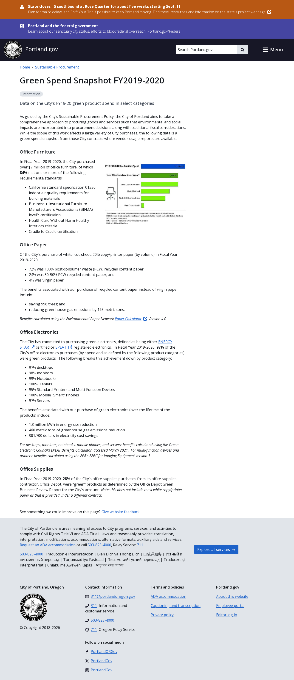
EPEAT (61, 347)
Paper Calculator (128, 318)
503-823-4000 (99, 544)
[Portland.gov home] (31, 49)
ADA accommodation (168, 596)
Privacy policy (162, 614)
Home (25, 67)
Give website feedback (121, 511)
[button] (272, 49)
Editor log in (226, 614)
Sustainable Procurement (57, 67)
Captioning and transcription (176, 605)
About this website (232, 596)
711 (140, 544)
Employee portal (230, 605)
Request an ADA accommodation (48, 544)
